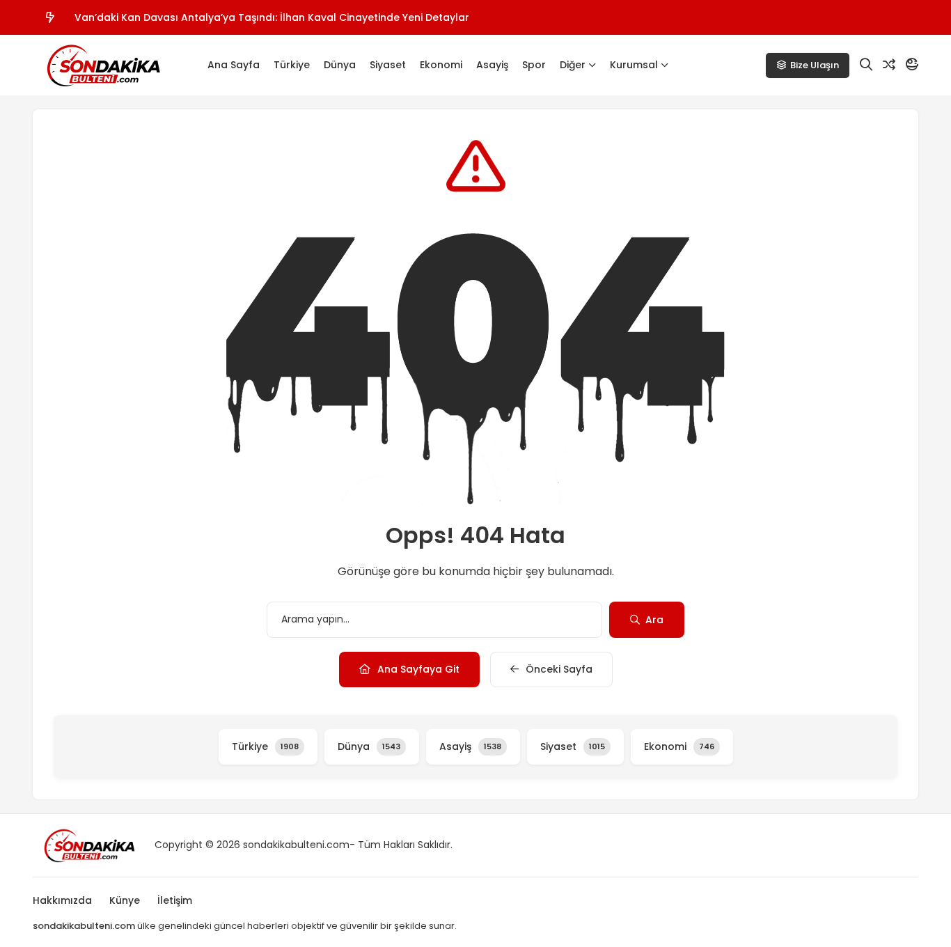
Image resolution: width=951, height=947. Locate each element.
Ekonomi (441, 65)
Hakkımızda (62, 900)
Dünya (340, 65)
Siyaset (388, 65)
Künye (124, 900)
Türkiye (292, 65)
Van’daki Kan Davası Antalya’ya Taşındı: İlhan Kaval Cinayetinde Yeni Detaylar (271, 17)
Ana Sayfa (233, 65)
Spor (534, 65)
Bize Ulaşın (814, 65)
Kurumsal (634, 65)
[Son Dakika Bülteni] (102, 65)
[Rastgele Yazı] (889, 64)
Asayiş (492, 65)
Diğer (572, 65)
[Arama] (866, 64)
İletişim (174, 900)
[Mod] (912, 64)
